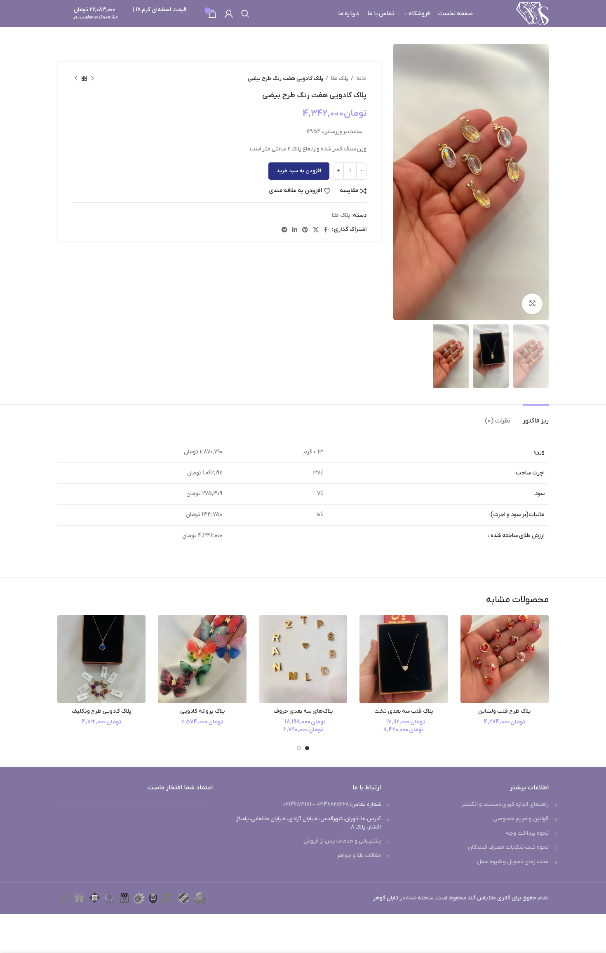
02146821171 (297, 804)
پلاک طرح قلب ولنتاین (504, 711)
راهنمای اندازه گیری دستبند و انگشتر (505, 804)
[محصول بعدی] (76, 79)
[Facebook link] (325, 229)
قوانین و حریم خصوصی (521, 819)
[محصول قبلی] (92, 79)
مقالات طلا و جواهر (359, 855)
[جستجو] (245, 13)
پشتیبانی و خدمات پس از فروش (342, 841)
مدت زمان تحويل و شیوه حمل (513, 862)
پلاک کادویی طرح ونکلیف (101, 711)
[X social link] (315, 229)
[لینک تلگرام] (284, 229)
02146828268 (333, 804)
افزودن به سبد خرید (299, 170)
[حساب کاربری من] (229, 13)
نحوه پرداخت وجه (527, 833)
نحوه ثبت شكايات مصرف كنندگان (508, 847)
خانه (360, 78)
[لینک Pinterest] (305, 229)
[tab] (536, 417)
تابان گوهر (385, 898)
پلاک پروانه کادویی (202, 711)
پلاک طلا (339, 78)
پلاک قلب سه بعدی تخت (403, 711)
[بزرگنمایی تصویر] (532, 303)
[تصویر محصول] (504, 659)
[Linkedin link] (295, 229)
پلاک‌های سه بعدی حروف (303, 711)
